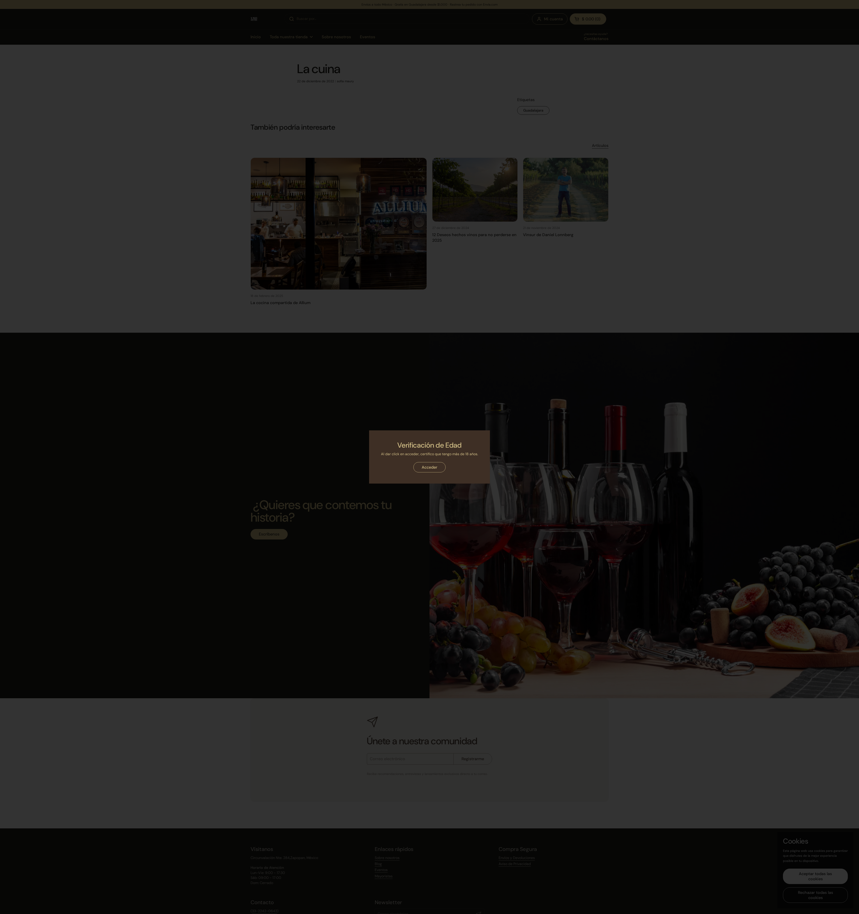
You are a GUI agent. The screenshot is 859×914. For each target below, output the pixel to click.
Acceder (429, 467)
